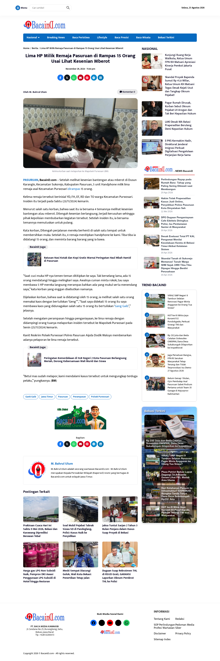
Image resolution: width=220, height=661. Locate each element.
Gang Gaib (121, 306)
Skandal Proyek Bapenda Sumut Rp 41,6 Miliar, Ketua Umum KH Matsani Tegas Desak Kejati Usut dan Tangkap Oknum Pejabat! (179, 86)
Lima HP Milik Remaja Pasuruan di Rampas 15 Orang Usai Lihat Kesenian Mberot (80, 58)
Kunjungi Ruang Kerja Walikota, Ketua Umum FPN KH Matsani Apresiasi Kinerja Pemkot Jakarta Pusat (180, 62)
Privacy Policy (183, 633)
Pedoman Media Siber (184, 626)
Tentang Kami (162, 619)
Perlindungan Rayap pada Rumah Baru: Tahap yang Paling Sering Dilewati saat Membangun (176, 184)
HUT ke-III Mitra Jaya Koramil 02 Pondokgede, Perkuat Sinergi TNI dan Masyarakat (179, 321)
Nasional (32, 37)
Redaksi (179, 619)
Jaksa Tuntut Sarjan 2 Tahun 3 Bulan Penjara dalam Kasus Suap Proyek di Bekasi (120, 529)
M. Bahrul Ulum (62, 463)
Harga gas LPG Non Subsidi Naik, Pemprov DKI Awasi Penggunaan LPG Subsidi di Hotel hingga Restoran (39, 576)
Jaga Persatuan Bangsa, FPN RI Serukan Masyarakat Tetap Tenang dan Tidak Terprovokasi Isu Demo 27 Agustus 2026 (179, 363)
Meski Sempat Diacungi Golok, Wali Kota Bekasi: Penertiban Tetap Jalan (77, 574)
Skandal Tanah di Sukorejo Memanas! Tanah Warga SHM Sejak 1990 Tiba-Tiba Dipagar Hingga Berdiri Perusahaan (176, 265)
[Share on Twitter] (67, 78)
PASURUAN (30, 180)
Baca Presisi (122, 37)
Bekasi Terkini (166, 37)
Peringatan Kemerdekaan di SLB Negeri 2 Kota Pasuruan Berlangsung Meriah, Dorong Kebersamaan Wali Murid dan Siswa (85, 360)
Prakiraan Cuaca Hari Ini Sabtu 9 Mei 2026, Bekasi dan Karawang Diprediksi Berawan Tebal (40, 530)
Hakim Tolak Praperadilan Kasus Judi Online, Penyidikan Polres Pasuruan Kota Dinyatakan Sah (177, 203)
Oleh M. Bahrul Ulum (35, 92)
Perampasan (79, 397)
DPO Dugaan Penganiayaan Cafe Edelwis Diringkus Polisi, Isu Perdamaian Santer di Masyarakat (177, 222)
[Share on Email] (81, 78)
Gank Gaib (30, 397)
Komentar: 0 (128, 92)
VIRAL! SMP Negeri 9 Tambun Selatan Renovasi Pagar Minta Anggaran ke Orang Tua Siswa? (180, 301)
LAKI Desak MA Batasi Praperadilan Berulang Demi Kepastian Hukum (178, 125)
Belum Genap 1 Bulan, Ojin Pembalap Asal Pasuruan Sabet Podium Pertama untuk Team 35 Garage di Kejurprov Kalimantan (180, 386)
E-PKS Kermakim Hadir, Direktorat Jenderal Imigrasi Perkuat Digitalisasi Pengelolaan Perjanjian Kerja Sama (179, 147)
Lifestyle (102, 37)
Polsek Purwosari (100, 397)
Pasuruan (63, 397)
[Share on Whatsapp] (74, 78)
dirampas (74, 189)
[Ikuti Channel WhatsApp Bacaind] (80, 417)
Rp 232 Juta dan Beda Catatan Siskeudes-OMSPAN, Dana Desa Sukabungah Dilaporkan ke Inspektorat (180, 341)
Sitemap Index (162, 639)
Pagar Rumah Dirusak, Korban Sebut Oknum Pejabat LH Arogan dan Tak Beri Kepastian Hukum (180, 108)
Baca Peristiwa (81, 37)
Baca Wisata (143, 37)
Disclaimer (160, 633)
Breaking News (56, 37)
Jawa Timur (47, 397)
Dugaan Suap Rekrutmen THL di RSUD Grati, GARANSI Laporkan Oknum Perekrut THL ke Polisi (119, 576)
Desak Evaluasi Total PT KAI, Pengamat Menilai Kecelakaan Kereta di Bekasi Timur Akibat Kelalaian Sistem (178, 243)
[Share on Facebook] (60, 78)
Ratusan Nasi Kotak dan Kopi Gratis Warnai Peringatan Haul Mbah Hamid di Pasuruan (87, 259)
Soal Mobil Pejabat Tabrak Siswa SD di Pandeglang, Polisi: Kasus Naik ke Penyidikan (78, 530)
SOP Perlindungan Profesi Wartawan (164, 626)
